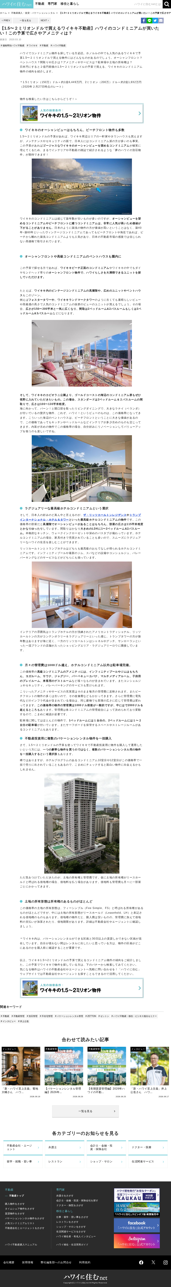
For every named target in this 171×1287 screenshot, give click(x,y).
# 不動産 (44, 45)
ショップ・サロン (101, 1161)
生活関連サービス (143, 1161)
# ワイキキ (32, 45)
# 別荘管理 (32, 1016)
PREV (7, 20)
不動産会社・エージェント (19, 1147)
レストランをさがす (67, 1222)
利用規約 (84, 1262)
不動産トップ (16, 1195)
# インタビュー (8, 1021)
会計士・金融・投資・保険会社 (101, 1147)
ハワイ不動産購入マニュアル (21, 1244)
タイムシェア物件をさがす (20, 1208)
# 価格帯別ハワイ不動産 (12, 45)
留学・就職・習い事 (19, 1161)
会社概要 (9, 1262)
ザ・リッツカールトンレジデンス (105, 515)
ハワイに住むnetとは (147, 4)
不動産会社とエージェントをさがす (25, 1228)
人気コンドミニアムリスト (20, 1223)
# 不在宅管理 (46, 1016)
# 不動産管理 (18, 1016)
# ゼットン (104, 1016)
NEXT (44, 20)
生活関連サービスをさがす (71, 1231)
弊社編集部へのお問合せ (56, 1262)
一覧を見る (25, 20)
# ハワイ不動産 (58, 45)
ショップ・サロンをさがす (71, 1226)
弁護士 (52, 1147)
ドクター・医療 (141, 1147)
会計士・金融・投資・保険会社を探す (77, 1200)
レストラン (55, 1161)
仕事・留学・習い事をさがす (72, 1217)
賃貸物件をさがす (15, 1213)
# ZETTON (91, 1016)
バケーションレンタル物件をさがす (25, 1218)
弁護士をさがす (65, 1195)
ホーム (3, 13)
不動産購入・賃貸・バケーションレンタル (33, 13)
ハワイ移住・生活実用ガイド (72, 1244)
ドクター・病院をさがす (69, 1205)
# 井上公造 (23, 1021)
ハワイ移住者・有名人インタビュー (76, 1236)
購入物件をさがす (15, 1203)
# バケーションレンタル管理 (69, 1016)
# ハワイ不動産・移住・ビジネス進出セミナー (134, 1016)
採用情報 (27, 1262)
